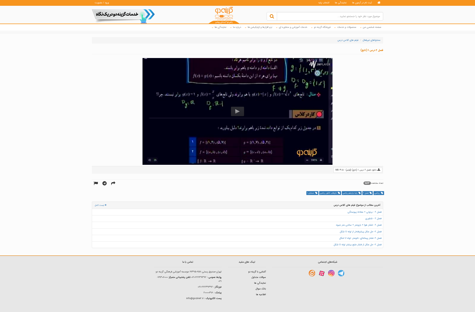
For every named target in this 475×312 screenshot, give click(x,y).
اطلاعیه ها (261, 294)
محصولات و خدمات (346, 27)
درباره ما (237, 27)
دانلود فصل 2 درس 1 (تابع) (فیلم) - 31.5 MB (356, 170)
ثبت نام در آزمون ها (362, 3)
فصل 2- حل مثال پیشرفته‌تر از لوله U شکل (360, 232)
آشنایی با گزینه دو (257, 272)
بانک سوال (260, 289)
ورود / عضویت (102, 3)
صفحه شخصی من (372, 27)
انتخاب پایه (323, 3)
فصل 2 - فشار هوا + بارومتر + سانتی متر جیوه (358, 225)
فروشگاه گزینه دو (322, 27)
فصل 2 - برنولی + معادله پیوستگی (364, 212)
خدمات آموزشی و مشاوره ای (293, 27)
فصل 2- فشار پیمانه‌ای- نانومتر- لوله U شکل (360, 238)
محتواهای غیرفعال (371, 40)
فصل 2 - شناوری (373, 218)
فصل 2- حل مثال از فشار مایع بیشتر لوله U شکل (357, 245)
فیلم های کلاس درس (348, 40)
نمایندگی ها (341, 3)
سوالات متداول (258, 277)
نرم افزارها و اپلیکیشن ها (260, 27)
